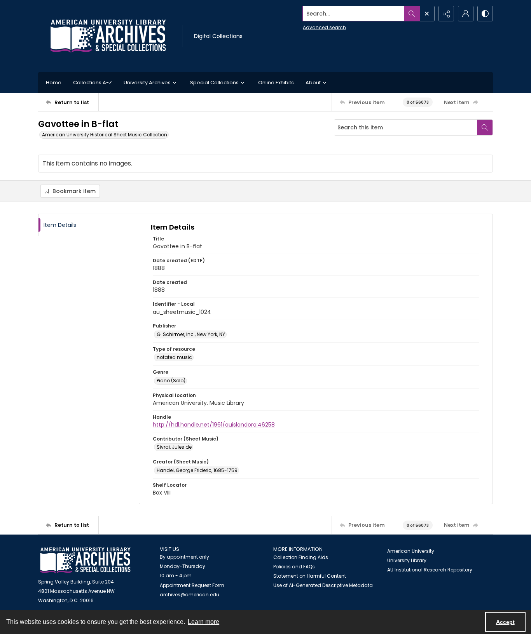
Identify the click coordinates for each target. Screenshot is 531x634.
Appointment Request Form (192, 585)
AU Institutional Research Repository (429, 569)
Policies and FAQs (294, 566)
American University (410, 551)
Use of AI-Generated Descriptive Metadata (323, 585)
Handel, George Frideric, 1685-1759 (197, 470)
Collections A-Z (92, 82)
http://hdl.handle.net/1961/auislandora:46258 (214, 424)
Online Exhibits (276, 82)
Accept (505, 622)
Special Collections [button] (214, 82)
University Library (406, 560)
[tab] (88, 225)
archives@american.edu (189, 594)
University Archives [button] (147, 82)
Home (53, 82)
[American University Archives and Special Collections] (85, 560)
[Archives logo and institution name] (108, 36)
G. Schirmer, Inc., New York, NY (191, 334)
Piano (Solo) (171, 380)
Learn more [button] (203, 621)
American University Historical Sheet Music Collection (104, 134)
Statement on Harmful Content (309, 576)
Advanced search (324, 27)
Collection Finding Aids (300, 557)
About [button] (313, 82)
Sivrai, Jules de (174, 447)
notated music (174, 357)
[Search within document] (485, 127)
